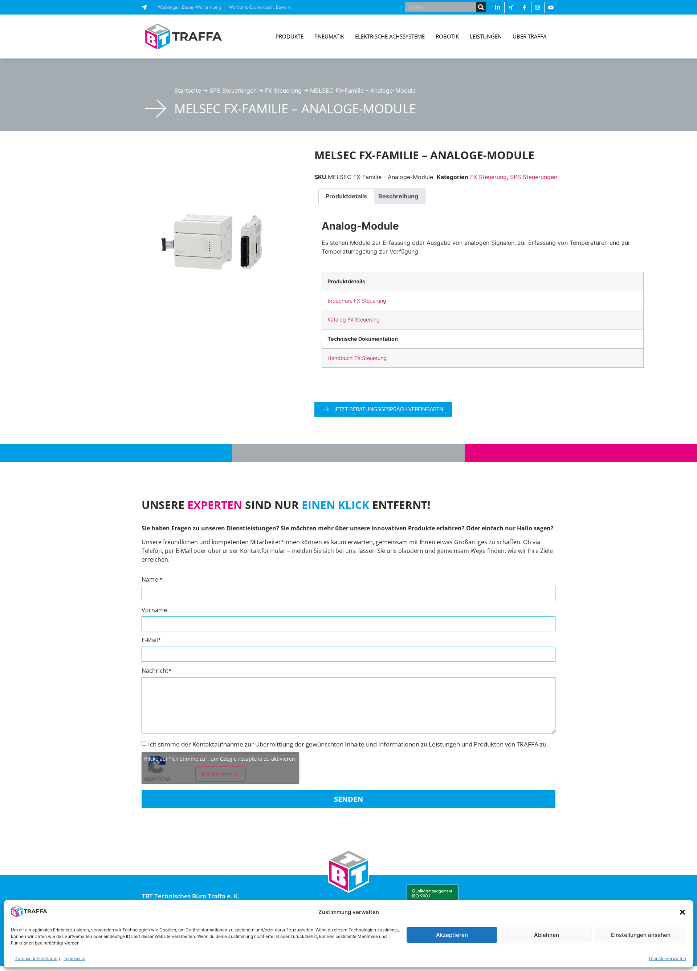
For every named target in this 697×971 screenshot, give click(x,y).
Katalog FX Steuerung (353, 319)
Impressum (74, 958)
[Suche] (481, 7)
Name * (152, 579)
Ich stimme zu (220, 774)
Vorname (154, 610)
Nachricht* (157, 671)
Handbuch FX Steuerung (357, 358)
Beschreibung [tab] (398, 196)
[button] (682, 912)
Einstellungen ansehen (640, 934)
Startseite (187, 90)
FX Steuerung (283, 90)
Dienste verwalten (667, 958)
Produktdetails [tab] (346, 196)
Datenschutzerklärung (37, 958)
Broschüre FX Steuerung (356, 301)
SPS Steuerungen (233, 90)
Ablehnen (546, 934)
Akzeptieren (452, 934)
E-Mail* (151, 640)
